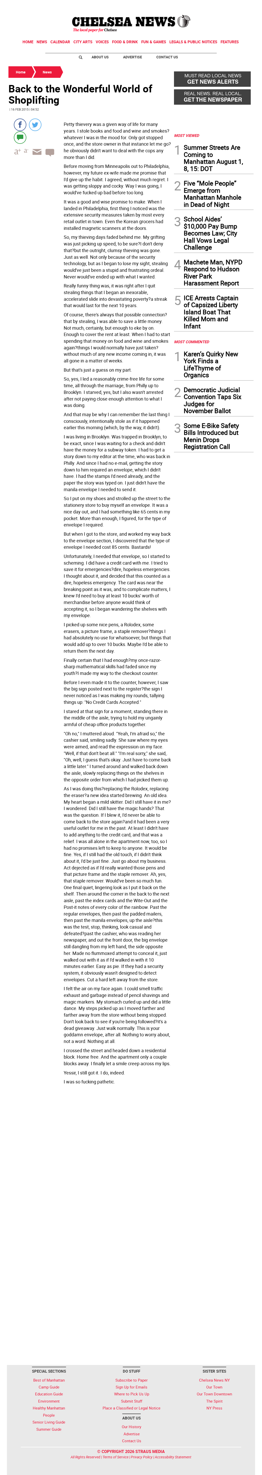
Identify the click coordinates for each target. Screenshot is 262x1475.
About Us (100, 57)
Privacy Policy (141, 1457)
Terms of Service (115, 1457)
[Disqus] (89, 1157)
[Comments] (20, 137)
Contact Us (167, 57)
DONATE (241, 6)
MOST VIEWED (186, 135)
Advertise (132, 57)
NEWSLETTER (212, 6)
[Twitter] (35, 125)
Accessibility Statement (173, 1457)
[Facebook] (20, 125)
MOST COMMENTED (191, 341)
